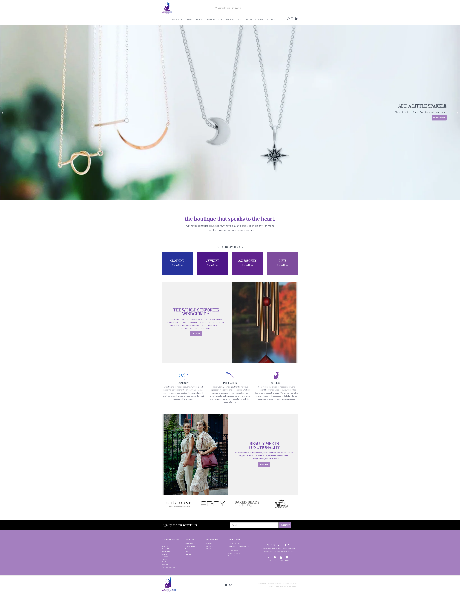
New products (190, 546)
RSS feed (188, 554)
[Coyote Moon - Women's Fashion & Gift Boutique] (186, 8)
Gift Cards (271, 19)
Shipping (165, 556)
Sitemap (165, 564)
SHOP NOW (440, 118)
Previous (8, 113)
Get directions (232, 556)
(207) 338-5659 (234, 543)
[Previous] (163, 504)
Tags (186, 551)
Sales (186, 549)
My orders (209, 546)
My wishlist (210, 549)
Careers (249, 19)
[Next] (297, 504)
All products (189, 543)
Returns (164, 554)
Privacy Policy (167, 551)
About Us (165, 546)
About (239, 19)
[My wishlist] (292, 19)
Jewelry (199, 19)
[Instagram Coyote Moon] (230, 585)
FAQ (163, 543)
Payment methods (168, 567)
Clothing (189, 19)
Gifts (220, 19)
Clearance (230, 19)
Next (452, 113)
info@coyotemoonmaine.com (238, 546)
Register (209, 543)
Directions (259, 19)
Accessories (210, 19)
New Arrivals (177, 19)
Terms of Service (167, 549)
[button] (288, 19)
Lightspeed (292, 586)
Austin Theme (274, 586)
